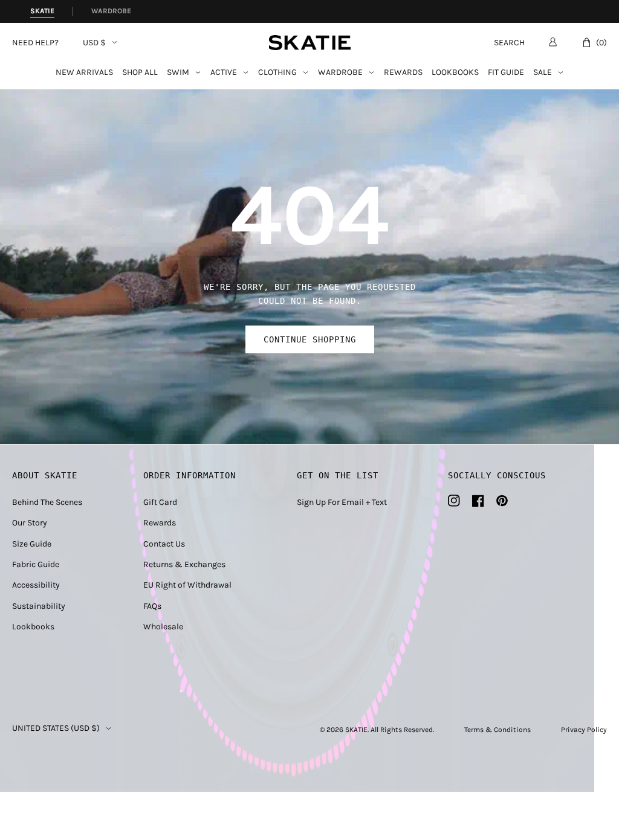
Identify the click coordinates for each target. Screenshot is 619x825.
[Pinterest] (502, 501)
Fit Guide (506, 72)
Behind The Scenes (47, 502)
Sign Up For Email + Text (342, 502)
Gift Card (160, 502)
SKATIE (356, 729)
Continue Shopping (310, 339)
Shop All (140, 72)
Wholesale (163, 626)
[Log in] (553, 42)
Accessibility (36, 585)
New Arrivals (84, 72)
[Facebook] (478, 501)
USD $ (94, 43)
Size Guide (31, 544)
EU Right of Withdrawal (187, 585)
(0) (601, 42)
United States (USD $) (56, 728)
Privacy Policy (584, 729)
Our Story (29, 523)
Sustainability (38, 606)
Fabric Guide (35, 564)
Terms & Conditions (497, 729)
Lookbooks (455, 72)
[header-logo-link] (310, 42)
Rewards (403, 72)
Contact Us (164, 544)
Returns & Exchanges (184, 564)
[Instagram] (454, 501)
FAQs (152, 606)
